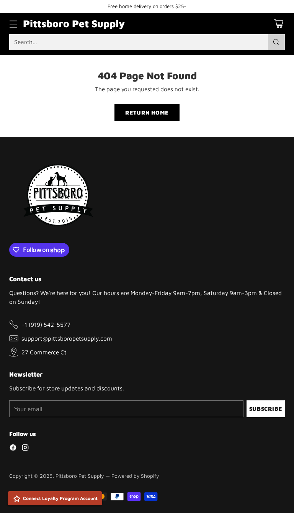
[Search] (276, 42)
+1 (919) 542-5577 (45, 324)
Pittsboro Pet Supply (80, 476)
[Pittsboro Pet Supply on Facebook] (13, 448)
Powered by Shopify (135, 476)
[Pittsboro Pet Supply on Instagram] (25, 448)
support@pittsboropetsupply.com (66, 338)
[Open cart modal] (278, 23)
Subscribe (265, 408)
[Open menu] (13, 23)
